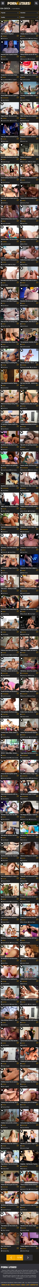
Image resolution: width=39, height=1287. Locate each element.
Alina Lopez (25, 161)
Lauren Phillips (26, 100)
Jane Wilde (12, 552)
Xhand (4, 837)
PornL (23, 1146)
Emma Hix (24, 59)
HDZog (23, 36)
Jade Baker (5, 490)
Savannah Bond (26, 182)
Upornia (4, 118)
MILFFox (23, 118)
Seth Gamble (5, 1004)
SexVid (4, 56)
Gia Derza (5, 38)
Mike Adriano (25, 778)
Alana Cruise (25, 819)
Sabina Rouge (25, 634)
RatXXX (23, 56)
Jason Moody (25, 1127)
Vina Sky (32, 675)
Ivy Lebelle (5, 79)
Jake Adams (5, 100)
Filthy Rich (5, 860)
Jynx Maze (34, 367)
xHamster (24, 693)
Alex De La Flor (6, 326)
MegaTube (5, 447)
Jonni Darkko (5, 983)
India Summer (6, 182)
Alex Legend (13, 79)
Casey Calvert (33, 38)
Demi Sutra (14, 470)
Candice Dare (6, 120)
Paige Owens (34, 778)
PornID (4, 77)
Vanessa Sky (5, 1251)
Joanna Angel (25, 1148)
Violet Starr (25, 305)
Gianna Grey (5, 614)
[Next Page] (28, 1257)
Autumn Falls (5, 757)
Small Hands (5, 470)
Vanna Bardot (25, 429)
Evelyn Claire (25, 716)
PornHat (4, 36)
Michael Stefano (6, 778)
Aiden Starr (5, 59)
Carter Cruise (14, 757)
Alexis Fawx (25, 38)
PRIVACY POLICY (15, 1284)
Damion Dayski (26, 901)
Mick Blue (24, 881)
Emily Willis (33, 161)
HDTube (4, 139)
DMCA (23, 1284)
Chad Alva (24, 223)
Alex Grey (24, 696)
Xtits (3, 303)
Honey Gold (5, 1168)
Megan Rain (5, 346)
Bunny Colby (14, 942)
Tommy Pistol (25, 203)
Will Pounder (5, 655)
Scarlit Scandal (26, 79)
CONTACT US (34, 1284)
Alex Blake (24, 244)
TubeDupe (24, 981)
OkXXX (23, 77)
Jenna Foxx (25, 675)
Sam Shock (32, 59)
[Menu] (3, 3)
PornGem (4, 1248)
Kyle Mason (5, 305)
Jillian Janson (25, 449)
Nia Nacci (4, 449)
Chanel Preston (26, 593)
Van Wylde (5, 264)
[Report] (18, 36)
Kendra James (33, 470)
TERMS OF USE (5, 1284)
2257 (27, 1284)
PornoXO (4, 591)
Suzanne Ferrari (6, 1209)
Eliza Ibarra (25, 470)
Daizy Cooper (6, 1066)
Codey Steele (25, 963)
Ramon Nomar (6, 881)
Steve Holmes (6, 675)
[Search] (36, 3)
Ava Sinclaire (14, 655)
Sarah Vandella (6, 223)
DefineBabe (5, 98)
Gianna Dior (5, 388)
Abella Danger (25, 120)
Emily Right (13, 264)
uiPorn (4, 632)
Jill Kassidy (5, 634)
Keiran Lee (24, 141)
